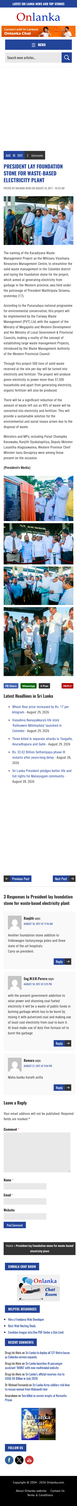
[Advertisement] (38, 108)
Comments (37, 155)
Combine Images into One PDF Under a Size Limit (36, 1332)
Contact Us (57, 1491)
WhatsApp (28, 686)
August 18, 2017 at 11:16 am (38, 923)
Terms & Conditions (40, 1495)
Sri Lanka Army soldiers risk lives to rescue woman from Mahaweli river (37, 1386)
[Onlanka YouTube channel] (29, 1458)
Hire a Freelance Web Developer (26, 1319)
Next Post (61, 878)
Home (9, 1246)
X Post (44, 686)
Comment (11, 1129)
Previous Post (20, 878)
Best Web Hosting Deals (22, 1325)
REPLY (67, 686)
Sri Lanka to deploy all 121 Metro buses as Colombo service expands (37, 1354)
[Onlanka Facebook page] (9, 1458)
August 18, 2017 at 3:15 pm (38, 984)
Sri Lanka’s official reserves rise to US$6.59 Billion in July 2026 (34, 1376)
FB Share (11, 686)
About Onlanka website (31, 1491)
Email (8, 1195)
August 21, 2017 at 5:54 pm (38, 1066)
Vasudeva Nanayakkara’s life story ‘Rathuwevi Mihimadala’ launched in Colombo (37, 725)
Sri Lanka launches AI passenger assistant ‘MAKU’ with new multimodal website (33, 1365)
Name (8, 1179)
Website (9, 1210)
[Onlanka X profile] (19, 1458)
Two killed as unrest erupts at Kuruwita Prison (36, 1397)
